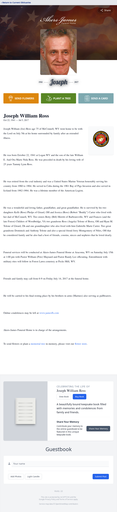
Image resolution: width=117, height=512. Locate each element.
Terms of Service (66, 499)
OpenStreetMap (61, 504)
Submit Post (100, 476)
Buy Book (79, 396)
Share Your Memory (98, 428)
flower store (81, 343)
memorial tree (38, 343)
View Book (64, 396)
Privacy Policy (50, 499)
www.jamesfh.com (49, 312)
